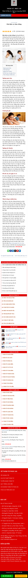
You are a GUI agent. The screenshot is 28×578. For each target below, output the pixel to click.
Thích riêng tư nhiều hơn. (9, 74)
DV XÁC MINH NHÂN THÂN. (8, 304)
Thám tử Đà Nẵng (5, 439)
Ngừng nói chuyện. (7, 71)
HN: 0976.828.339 (7, 576)
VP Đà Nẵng (4, 536)
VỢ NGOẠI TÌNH (14, 22)
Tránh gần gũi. (6, 69)
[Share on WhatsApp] (8, 251)
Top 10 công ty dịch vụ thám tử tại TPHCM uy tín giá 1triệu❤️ (15, 343)
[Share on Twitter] (13, 251)
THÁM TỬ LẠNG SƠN (8, 411)
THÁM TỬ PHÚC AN (10, 471)
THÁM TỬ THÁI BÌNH (8, 421)
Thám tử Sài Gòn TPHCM (7, 446)
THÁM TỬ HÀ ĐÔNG (8, 383)
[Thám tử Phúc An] (14, 3)
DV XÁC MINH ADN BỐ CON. (9, 317)
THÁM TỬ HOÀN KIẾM (8, 354)
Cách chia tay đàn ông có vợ (21, 255)
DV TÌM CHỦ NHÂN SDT (7, 301)
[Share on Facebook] (10, 251)
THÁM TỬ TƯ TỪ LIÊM (8, 386)
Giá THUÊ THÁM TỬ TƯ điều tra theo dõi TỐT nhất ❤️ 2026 (15, 334)
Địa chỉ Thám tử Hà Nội (6, 503)
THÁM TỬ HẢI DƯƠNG (8, 408)
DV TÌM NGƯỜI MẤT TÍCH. (8, 313)
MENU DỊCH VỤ (6, 15)
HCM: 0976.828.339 (21, 576)
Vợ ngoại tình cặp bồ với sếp (7, 255)
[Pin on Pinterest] (17, 251)
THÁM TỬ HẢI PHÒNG (8, 402)
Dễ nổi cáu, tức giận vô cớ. (9, 73)
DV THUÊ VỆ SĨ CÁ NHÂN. (8, 307)
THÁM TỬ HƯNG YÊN (8, 424)
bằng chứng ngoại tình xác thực (16, 243)
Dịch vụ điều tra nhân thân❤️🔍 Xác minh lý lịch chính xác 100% (15, 347)
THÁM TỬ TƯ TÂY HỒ (8, 367)
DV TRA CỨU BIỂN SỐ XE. (8, 323)
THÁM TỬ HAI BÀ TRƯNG (9, 376)
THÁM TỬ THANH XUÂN (8, 373)
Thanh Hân (18, 559)
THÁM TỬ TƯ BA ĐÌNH (8, 370)
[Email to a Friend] (15, 251)
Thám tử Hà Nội (5, 430)
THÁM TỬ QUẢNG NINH (8, 405)
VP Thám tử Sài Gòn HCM (7, 520)
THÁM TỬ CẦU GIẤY (7, 357)
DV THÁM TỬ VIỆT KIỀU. (8, 320)
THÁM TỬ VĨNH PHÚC (8, 398)
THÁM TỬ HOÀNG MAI (8, 380)
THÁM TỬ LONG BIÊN (8, 364)
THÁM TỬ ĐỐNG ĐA (7, 360)
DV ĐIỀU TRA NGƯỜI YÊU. (8, 310)
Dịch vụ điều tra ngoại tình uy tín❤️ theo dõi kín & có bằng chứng (15, 339)
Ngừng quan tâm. (7, 68)
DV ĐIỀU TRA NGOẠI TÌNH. (8, 297)
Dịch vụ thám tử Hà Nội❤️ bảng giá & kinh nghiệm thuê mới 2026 (14, 330)
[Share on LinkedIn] (20, 251)
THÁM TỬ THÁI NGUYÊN (8, 395)
